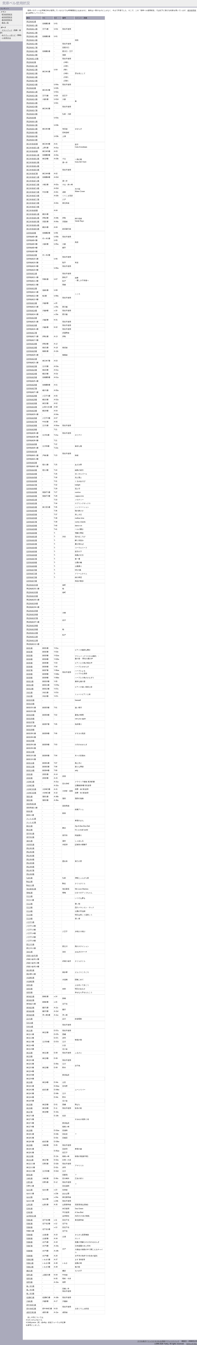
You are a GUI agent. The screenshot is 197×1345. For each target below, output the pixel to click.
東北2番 (29, 1053)
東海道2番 (30, 1000)
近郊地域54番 (31, 511)
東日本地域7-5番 (32, 192)
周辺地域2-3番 (32, 73)
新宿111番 (30, 763)
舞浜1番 (29, 826)
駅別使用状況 (7, 14)
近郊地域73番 (31, 581)
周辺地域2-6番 (32, 85)
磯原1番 (29, 1271)
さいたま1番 (31, 819)
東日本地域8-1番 (32, 214)
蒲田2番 (29, 800)
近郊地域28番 (31, 396)
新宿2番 (29, 652)
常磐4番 (29, 1235)
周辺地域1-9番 (32, 55)
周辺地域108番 (32, 626)
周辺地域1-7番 (32, 48)
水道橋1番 (30, 978)
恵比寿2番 (30, 852)
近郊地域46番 (31, 481)
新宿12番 (30, 685)
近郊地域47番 (31, 485)
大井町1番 (30, 782)
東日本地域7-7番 (32, 199)
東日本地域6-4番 (32, 166)
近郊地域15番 (31, 318)
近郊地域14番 (31, 311)
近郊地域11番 (31, 274)
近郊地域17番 (31, 333)
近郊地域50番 (31, 496)
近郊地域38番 (31, 425)
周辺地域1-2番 (32, 29)
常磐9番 (29, 1256)
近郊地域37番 (31, 422)
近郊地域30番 (31, 403)
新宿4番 (29, 659)
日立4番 (29, 911)
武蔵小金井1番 (32, 956)
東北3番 (29, 1056)
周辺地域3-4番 (32, 103)
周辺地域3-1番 (32, 92)
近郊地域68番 (31, 562)
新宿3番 (29, 656)
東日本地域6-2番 (32, 159)
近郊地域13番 (31, 303)
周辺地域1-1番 (32, 25)
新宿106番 (30, 719)
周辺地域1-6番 (32, 44)
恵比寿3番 (30, 856)
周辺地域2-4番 (32, 77)
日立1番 (29, 896)
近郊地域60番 (31, 533)
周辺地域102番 (32, 592)
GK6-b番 (29, 1027)
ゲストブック (7, 30)
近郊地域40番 (31, 444)
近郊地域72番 (31, 577)
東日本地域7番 (32, 174)
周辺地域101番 (32, 585)
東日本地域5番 (32, 144)
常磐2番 (29, 1224)
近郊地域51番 (31, 500)
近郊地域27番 (31, 388)
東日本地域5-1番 (32, 148)
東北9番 (29, 1145)
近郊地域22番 (31, 366)
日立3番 (29, 907)
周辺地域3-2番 (32, 96)
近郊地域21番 (31, 359)
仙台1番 (29, 1190)
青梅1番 (29, 893)
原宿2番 (29, 778)
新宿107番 (30, 722)
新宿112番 (30, 767)
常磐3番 (29, 1227)
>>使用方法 (6, 38)
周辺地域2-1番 (32, 66)
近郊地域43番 (31, 470)
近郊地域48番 (31, 489)
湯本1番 (29, 841)
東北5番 (29, 1105)
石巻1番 (29, 1209)
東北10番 (30, 1156)
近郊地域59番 (31, 529)
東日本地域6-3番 (32, 162)
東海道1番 (30, 996)
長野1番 (29, 1275)
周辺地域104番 (32, 604)
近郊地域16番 (31, 325)
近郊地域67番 (31, 559)
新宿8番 (29, 674)
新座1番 (29, 811)
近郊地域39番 (31, 429)
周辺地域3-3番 (32, 99)
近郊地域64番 (31, 548)
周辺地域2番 (31, 62)
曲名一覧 (5, 23)
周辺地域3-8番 (32, 114)
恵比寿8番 (30, 874)
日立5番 (29, 915)
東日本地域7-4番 (32, 188)
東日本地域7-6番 (32, 196)
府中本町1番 (31, 1305)
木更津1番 (30, 845)
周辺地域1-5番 (32, 40)
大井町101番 (31, 789)
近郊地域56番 (31, 518)
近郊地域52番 (31, 503)
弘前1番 (29, 878)
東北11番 (30, 1160)
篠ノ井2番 (30, 1290)
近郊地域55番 (31, 514)
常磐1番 (29, 1220)
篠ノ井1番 (30, 1286)
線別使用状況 (7, 17)
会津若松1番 (31, 1216)
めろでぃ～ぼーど (9, 35)
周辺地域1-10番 (32, 59)
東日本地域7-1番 (32, 177)
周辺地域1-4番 (32, 36)
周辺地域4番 (31, 118)
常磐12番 (30, 1267)
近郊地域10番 (31, 255)
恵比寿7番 (30, 870)
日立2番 (29, 904)
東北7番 (29, 1112)
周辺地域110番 (32, 633)
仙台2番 (29, 1197)
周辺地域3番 (31, 88)
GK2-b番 (29, 1023)
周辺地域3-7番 (32, 110)
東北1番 (29, 1031)
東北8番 (29, 1130)
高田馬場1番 (31, 804)
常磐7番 (29, 1246)
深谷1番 (29, 952)
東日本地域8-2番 (32, 218)
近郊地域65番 (31, 551)
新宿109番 (30, 741)
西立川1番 (30, 944)
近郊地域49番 (31, 492)
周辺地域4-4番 (32, 133)
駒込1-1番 (30, 885)
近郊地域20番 (31, 351)
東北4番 (29, 1082)
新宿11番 (30, 681)
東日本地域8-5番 (32, 229)
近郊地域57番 (31, 522)
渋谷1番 (29, 693)
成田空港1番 (31, 1312)
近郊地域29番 (31, 400)
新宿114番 (30, 770)
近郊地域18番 (31, 344)
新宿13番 (30, 689)
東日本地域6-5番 (32, 170)
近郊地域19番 (31, 348)
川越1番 (29, 1301)
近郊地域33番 (31, 411)
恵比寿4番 (30, 859)
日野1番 (29, 1182)
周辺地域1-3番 (32, 33)
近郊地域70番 (31, 570)
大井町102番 (31, 793)
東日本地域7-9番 (32, 207)
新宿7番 (29, 670)
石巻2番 (29, 1212)
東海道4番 (30, 1011)
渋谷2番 (29, 696)
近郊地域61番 (31, 537)
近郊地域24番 (31, 374)
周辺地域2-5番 (32, 81)
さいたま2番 (31, 822)
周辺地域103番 (32, 596)
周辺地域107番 (32, 618)
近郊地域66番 (31, 555)
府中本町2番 (31, 1309)
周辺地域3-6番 (32, 107)
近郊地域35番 (31, 418)
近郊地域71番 (31, 574)
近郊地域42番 (31, 463)
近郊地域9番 (31, 233)
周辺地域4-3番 (32, 129)
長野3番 (29, 1282)
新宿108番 (30, 730)
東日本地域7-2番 (32, 181)
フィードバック (173, 1341)
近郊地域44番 (31, 474)
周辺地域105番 (32, 611)
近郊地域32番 (31, 407)
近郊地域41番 (31, 452)
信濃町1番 (30, 1297)
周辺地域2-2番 (32, 70)
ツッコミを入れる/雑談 (157, 1341)
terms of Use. (191, 1344)
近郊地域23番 (31, 370)
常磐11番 (30, 1263)
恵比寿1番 (30, 848)
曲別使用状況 (7, 20)
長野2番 (29, 1279)
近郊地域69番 (31, 566)
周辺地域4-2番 (32, 125)
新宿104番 (30, 715)
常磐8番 (29, 1251)
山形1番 (29, 1205)
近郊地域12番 (31, 288)
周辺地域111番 (32, 637)
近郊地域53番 (31, 507)
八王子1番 (30, 922)
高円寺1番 (30, 834)
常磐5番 (29, 1238)
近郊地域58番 (31, 526)
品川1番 (29, 1019)
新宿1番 (29, 648)
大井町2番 (30, 785)
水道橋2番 (30, 981)
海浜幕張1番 (31, 889)
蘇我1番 (29, 1175)
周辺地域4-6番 (32, 140)
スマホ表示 (141, 1341)
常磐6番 (29, 1242)
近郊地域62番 (31, 540)
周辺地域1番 (31, 22)
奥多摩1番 (30, 970)
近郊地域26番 (31, 385)
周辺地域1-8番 (32, 51)
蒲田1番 (29, 797)
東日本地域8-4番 (32, 225)
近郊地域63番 (31, 544)
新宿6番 (29, 667)
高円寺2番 (30, 837)
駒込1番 (29, 882)
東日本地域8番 (32, 210)
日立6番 (29, 919)
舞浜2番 (29, 830)
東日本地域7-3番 (32, 185)
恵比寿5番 (30, 863)
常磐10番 (30, 1260)
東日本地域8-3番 (32, 222)
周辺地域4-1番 (32, 122)
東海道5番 (30, 1015)
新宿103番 (30, 704)
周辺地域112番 (32, 641)
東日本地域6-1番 (32, 155)
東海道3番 (30, 1008)
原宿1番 (29, 774)
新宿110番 (30, 752)
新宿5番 (29, 663)
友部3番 (29, 992)
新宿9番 (29, 678)
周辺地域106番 (32, 615)
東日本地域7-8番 (32, 203)
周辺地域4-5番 (32, 136)
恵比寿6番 (30, 867)
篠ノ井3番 (30, 1294)
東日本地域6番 (32, 151)
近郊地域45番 (31, 477)
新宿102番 (30, 700)
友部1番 (29, 985)
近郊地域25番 (31, 377)
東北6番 (29, 1108)
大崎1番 (29, 1178)
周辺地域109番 (32, 629)
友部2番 (29, 989)
